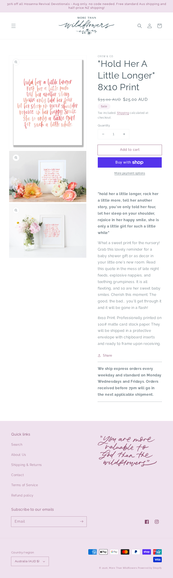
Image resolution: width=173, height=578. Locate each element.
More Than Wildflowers (123, 568)
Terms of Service (24, 485)
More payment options (129, 173)
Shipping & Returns (26, 465)
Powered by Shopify (150, 568)
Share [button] (107, 355)
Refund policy (22, 495)
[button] (13, 26)
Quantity (104, 125)
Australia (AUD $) (27, 561)
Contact (17, 475)
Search (17, 444)
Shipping (123, 113)
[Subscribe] (81, 521)
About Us (18, 455)
